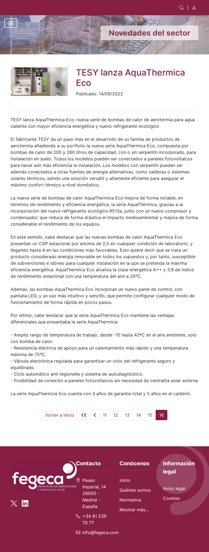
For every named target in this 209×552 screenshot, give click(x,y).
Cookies (171, 498)
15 (150, 415)
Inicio (124, 480)
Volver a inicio (59, 415)
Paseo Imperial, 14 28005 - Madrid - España (94, 493)
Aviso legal (174, 488)
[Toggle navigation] (10, 23)
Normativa (130, 500)
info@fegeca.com (100, 532)
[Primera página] (84, 415)
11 (105, 415)
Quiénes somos (135, 490)
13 (127, 415)
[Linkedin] (25, 500)
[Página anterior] (95, 415)
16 (161, 415)
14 (138, 415)
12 (115, 415)
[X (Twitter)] (15, 500)
